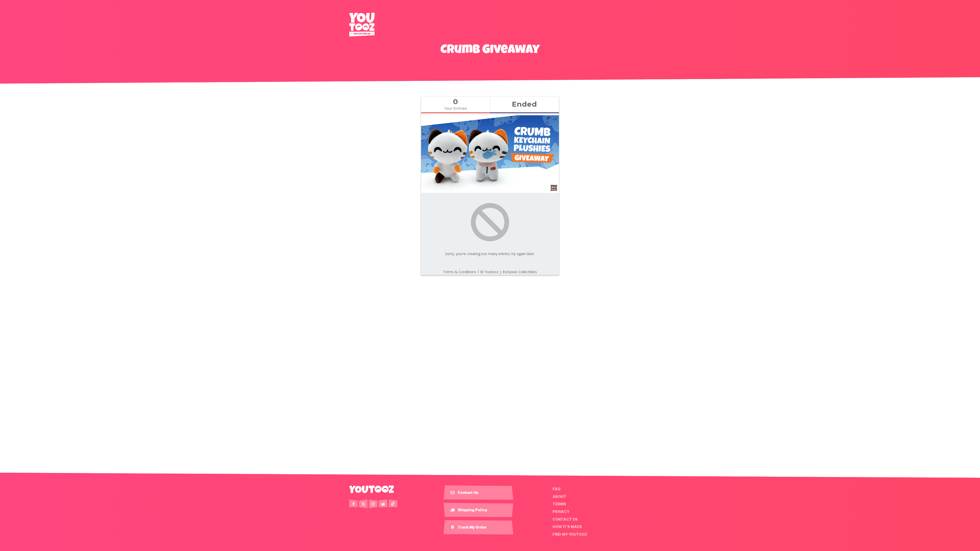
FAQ (556, 489)
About (559, 497)
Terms (559, 504)
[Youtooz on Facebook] (353, 503)
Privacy (561, 512)
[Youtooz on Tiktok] (393, 503)
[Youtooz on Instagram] (373, 503)
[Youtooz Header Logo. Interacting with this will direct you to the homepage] (362, 24)
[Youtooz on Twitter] (363, 503)
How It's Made (567, 527)
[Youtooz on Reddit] (383, 503)
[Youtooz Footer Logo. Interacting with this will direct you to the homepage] (371, 489)
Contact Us (565, 519)
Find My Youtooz (570, 534)
